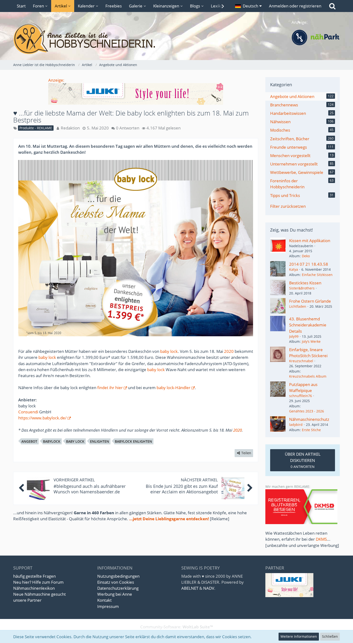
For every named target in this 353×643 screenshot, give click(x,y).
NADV (208, 588)
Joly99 (293, 336)
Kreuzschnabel (301, 361)
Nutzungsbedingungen (118, 576)
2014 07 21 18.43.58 (308, 264)
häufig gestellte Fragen (34, 576)
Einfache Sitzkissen (317, 274)
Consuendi (28, 412)
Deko (306, 256)
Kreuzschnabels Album (307, 376)
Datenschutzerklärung (118, 588)
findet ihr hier (110, 387)
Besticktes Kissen (305, 283)
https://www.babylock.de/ (42, 418)
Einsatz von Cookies (115, 582)
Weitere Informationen (298, 636)
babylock (51, 441)
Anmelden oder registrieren (295, 6)
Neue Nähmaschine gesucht (39, 594)
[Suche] (332, 6)
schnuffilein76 (300, 395)
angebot (29, 441)
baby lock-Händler (173, 387)
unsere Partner (27, 600)
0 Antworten (127, 128)
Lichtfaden (297, 306)
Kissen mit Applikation (309, 240)
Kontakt (104, 600)
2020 (229, 351)
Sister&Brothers (302, 288)
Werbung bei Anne (114, 594)
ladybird (296, 424)
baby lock (169, 351)
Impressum (108, 606)
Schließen (330, 636)
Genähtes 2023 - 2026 (306, 411)
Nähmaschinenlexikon (34, 588)
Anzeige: (56, 80)
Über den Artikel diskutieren (303, 460)
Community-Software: (176, 627)
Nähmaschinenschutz (309, 419)
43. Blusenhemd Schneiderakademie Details (307, 325)
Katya (293, 269)
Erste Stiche (311, 430)
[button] (248, 6)
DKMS (321, 539)
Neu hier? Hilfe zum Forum (38, 582)
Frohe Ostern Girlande (310, 301)
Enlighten (99, 441)
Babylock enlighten (133, 441)
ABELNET (189, 588)
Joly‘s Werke (311, 341)
